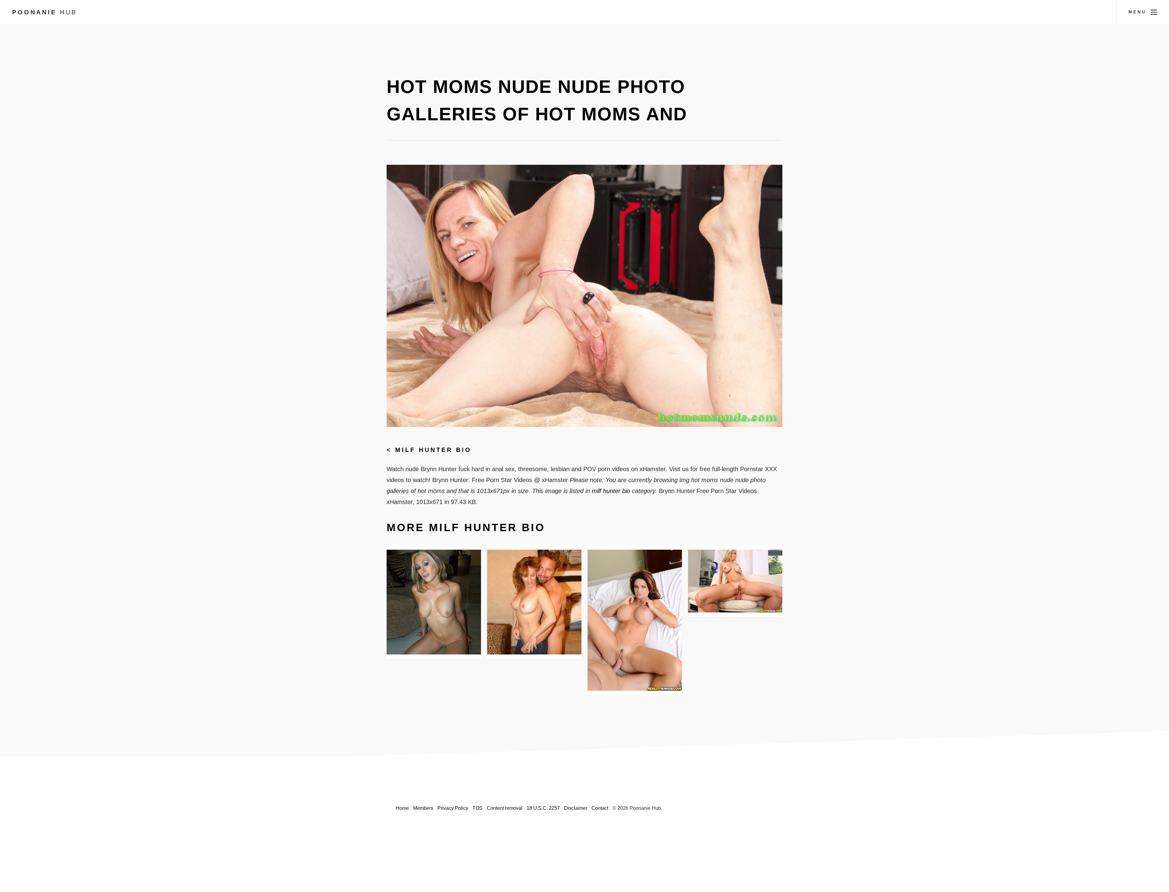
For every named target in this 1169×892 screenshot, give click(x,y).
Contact (600, 808)
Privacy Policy (452, 808)
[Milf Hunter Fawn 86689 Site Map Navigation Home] (534, 602)
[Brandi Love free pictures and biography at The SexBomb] (735, 581)
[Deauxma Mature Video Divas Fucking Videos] (635, 620)
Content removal (504, 808)
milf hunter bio (433, 449)
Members (423, 808)
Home (402, 808)
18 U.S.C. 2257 (543, 808)
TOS (477, 808)
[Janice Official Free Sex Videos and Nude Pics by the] (434, 602)
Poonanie (44, 12)
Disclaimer (575, 808)
